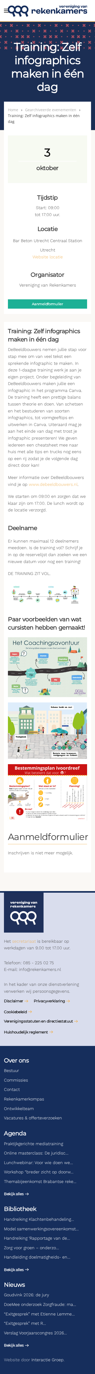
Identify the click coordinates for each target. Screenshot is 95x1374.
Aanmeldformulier (47, 304)
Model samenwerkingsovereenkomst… (41, 1228)
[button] (6, 10)
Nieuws (14, 1284)
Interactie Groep (47, 1359)
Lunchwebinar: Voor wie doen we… (38, 1162)
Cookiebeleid (15, 1011)
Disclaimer (13, 1001)
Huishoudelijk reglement (26, 1032)
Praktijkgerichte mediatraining (33, 1143)
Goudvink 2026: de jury (26, 1294)
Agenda (15, 1133)
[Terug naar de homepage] (47, 10)
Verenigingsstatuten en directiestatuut (38, 1021)
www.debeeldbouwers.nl (53, 484)
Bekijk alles (14, 1193)
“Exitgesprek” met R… (25, 1323)
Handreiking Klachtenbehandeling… (39, 1219)
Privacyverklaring (49, 1001)
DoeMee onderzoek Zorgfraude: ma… (40, 1304)
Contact (12, 1089)
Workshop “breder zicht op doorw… (38, 1171)
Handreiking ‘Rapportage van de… (37, 1238)
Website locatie (47, 256)
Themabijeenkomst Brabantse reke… (40, 1181)
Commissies (16, 1080)
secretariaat (24, 941)
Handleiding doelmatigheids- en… (37, 1257)
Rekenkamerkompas (24, 1099)
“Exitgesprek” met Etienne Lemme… (39, 1314)
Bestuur (11, 1070)
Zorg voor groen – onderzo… (31, 1247)
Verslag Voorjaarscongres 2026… (35, 1332)
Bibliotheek (20, 1208)
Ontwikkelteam (19, 1108)
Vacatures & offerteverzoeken (33, 1117)
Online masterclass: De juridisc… (36, 1153)
